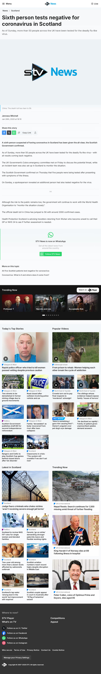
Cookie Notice (58, 650)
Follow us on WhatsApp (17, 638)
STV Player (8, 618)
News (5, 10)
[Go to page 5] (52, 315)
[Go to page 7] (56, 315)
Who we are (7, 650)
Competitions (57, 618)
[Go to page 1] (43, 315)
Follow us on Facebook (17, 633)
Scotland (15, 10)
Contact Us (45, 650)
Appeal (54, 622)
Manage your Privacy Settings (16, 658)
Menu (9, 3)
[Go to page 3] (48, 315)
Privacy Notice (33, 650)
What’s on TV (9, 622)
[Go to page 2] (46, 315)
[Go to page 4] (50, 315)
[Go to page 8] (58, 315)
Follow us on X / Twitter (17, 628)
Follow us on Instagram (17, 643)
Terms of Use (19, 650)
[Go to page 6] (54, 315)
